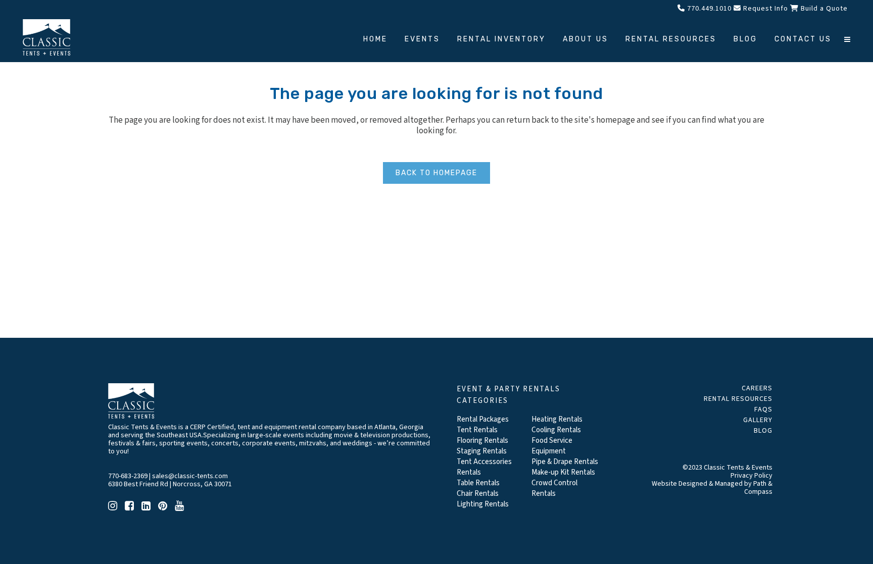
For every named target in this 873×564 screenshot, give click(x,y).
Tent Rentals (477, 430)
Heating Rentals (557, 419)
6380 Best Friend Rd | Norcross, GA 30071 (170, 484)
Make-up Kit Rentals (563, 472)
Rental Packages (483, 419)
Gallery (757, 420)
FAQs (763, 409)
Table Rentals (478, 483)
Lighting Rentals (483, 504)
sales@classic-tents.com (190, 476)
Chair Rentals (478, 493)
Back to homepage (436, 173)
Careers (757, 388)
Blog (763, 431)
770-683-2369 (128, 476)
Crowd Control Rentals (554, 488)
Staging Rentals (482, 451)
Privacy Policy (751, 476)
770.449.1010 (708, 9)
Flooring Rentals (482, 440)
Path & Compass (758, 488)
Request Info (764, 9)
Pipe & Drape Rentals (564, 461)
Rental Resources (738, 399)
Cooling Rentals (556, 430)
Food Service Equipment (551, 445)
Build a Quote (823, 9)
